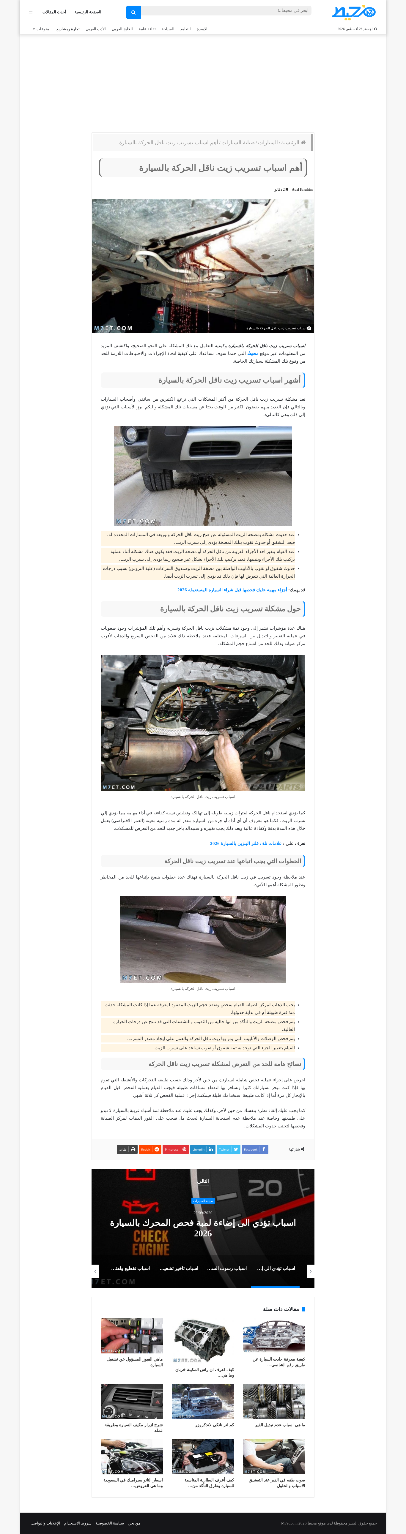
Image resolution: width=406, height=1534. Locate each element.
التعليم (185, 29)
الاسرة (202, 29)
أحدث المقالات (54, 12)
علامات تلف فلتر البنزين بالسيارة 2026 (246, 843)
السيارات (268, 143)
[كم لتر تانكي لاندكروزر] (203, 1401)
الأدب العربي (96, 29)
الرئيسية (291, 143)
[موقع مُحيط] (352, 12)
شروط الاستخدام (78, 1523)
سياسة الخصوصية (109, 1523)
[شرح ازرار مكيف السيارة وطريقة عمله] (132, 1401)
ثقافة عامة (147, 29)
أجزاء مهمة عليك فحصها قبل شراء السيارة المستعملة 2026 (232, 589)
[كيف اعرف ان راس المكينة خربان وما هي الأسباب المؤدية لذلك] (203, 1341)
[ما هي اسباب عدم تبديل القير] (274, 1401)
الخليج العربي (122, 29)
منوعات (43, 29)
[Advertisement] (203, 82)
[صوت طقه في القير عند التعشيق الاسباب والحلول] (274, 1456)
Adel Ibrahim (302, 189)
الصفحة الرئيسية (88, 12)
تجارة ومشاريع (68, 29)
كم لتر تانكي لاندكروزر (214, 1425)
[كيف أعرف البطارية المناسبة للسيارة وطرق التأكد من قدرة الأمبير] (203, 1456)
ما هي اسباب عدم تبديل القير (280, 1425)
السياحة (168, 29)
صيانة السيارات (238, 143)
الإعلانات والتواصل (45, 1523)
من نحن (134, 1523)
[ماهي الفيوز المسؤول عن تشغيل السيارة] (132, 1335)
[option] (203, 1228)
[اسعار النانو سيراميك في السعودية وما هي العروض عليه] (132, 1456)
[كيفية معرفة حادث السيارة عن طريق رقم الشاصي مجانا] (274, 1335)
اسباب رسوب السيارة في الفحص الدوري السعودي (203, 1228)
